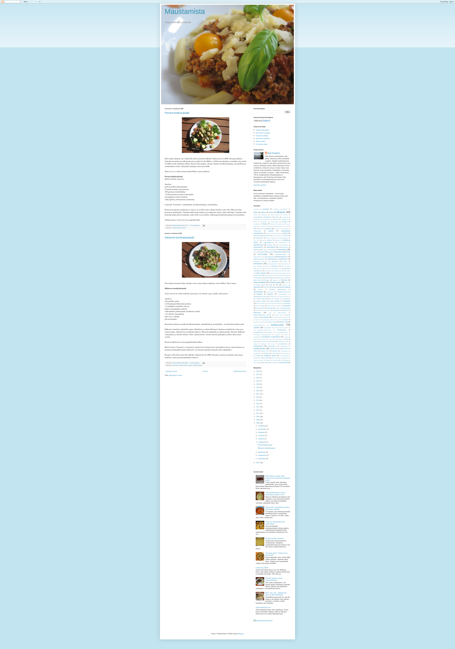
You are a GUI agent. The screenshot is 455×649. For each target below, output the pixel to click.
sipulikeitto (270, 332)
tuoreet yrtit (265, 351)
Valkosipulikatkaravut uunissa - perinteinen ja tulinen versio (275, 493)
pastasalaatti (260, 308)
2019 (258, 387)
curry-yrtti (285, 226)
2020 (258, 384)
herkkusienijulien (283, 238)
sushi (286, 339)
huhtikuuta (262, 452)
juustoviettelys (283, 247)
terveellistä (271, 341)
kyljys (288, 271)
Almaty (256, 215)
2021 (258, 381)
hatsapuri (287, 236)
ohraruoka (287, 303)
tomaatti (272, 344)
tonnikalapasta (272, 346)
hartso (280, 235)
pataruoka (270, 308)
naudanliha (286, 301)
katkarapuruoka (282, 256)
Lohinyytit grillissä (262, 567)
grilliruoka (257, 236)
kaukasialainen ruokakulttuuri (277, 259)
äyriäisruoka (284, 362)
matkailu (259, 294)
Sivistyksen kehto (261, 144)
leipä (266, 278)
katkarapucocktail (280, 254)
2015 (258, 400)
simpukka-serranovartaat (264, 330)
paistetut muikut (271, 306)
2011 (258, 413)
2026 (258, 371)
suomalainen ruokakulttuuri (271, 337)
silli (289, 327)
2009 (258, 420)
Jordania (269, 245)
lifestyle (273, 278)
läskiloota (260, 289)
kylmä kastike (274, 273)
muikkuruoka (277, 299)
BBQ (274, 219)
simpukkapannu (281, 330)
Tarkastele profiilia (260, 185)
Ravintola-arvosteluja (263, 133)
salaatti (183, 228)
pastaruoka (286, 305)
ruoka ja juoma (271, 322)
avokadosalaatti (286, 217)
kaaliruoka (273, 250)
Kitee (282, 266)
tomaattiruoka (258, 346)
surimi (270, 339)
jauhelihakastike (269, 242)
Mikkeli (269, 299)
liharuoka (284, 280)
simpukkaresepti (259, 332)
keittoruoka (258, 263)
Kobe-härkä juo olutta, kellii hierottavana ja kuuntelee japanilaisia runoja (277, 478)
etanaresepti (257, 231)
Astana (277, 217)
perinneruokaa (286, 308)
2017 (258, 394)
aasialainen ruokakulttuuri (280, 209)
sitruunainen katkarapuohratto (262, 334)
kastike (288, 252)
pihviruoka (257, 312)
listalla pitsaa (260, 285)
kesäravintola (284, 264)
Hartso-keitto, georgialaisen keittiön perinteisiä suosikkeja (277, 508)
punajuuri (280, 317)
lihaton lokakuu (260, 282)
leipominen (259, 278)
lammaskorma (284, 273)
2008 (258, 423)
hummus (261, 240)
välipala (268, 360)
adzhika (263, 212)
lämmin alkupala (284, 287)
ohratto (257, 306)
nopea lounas (270, 303)
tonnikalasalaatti (275, 349)
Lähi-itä (266, 287)
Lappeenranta (268, 275)
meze (255, 299)
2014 (258, 403)
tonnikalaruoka (197, 365)
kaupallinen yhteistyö (260, 261)
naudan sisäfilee (261, 301)
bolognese (285, 222)
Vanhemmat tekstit (239, 371)
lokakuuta (261, 432)
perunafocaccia (266, 310)
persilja (258, 310)
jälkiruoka (257, 250)
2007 (258, 462)
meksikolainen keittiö (260, 296)
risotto (255, 322)
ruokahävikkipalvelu (259, 325)
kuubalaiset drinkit (279, 271)
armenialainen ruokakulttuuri (263, 217)
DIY (255, 229)
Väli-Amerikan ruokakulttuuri (280, 358)
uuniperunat (257, 353)
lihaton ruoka (275, 282)
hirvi (255, 240)
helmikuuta (262, 458)
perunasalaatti (277, 310)
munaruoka (287, 299)
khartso (267, 266)
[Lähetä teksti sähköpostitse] (203, 225)
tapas (255, 341)
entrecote (276, 229)
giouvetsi (268, 233)
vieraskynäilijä (284, 355)
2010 (258, 416)
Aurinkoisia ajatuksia (263, 138)
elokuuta (261, 438)
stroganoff (277, 334)
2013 (258, 407)
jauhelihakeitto (283, 242)
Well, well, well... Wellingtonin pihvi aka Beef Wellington (276, 594)
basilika (258, 219)
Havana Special (270, 238)
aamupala (266, 209)
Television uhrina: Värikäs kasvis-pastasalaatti (276, 554)
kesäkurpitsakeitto (272, 264)
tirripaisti (264, 344)
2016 (258, 397)
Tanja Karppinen (273, 153)
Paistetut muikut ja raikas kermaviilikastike (273, 579)
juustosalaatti (271, 247)
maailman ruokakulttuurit (277, 289)
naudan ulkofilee (274, 301)
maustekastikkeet (282, 294)
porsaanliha (265, 317)
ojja (263, 306)
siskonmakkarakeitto (282, 332)
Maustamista (185, 11)
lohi (277, 285)
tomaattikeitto (283, 344)
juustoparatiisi (258, 247)
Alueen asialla (260, 141)
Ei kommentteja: (195, 225)
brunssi (265, 224)
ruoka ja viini (283, 322)
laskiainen (287, 275)
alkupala (280, 212)
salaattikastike (267, 327)
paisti (279, 306)
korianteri (262, 268)
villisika (256, 358)
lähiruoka (274, 287)
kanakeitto (262, 252)
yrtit (260, 363)
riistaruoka (284, 320)
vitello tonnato (264, 358)
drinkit (260, 229)
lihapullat (275, 280)
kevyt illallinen (258, 266)
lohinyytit (285, 285)
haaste (274, 235)
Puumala (288, 317)
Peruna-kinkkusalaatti (177, 112)
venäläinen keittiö (270, 355)
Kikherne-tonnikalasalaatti (179, 237)
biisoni (255, 222)
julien (277, 245)
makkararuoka (258, 292)
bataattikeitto (266, 219)
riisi (277, 320)
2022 (258, 377)
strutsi (285, 334)
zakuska (266, 363)
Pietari (286, 310)
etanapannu (285, 229)
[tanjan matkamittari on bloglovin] (262, 121)
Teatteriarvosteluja (262, 135)
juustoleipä (285, 245)
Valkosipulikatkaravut (263, 607)
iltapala (269, 240)
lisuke (270, 285)
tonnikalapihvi (284, 346)
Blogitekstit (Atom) (175, 375)
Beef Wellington (283, 219)
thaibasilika (281, 341)
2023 (258, 374)
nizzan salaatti (260, 303)
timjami (256, 344)
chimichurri (276, 226)
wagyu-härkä (276, 360)
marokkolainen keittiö (283, 292)
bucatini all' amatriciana (277, 224)
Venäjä (258, 356)
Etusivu (205, 371)
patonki (277, 308)
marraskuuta (262, 429)
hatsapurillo (259, 238)
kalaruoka (176, 365)
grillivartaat (266, 236)
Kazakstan (275, 261)
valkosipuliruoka (276, 353)
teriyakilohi (262, 341)
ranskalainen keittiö (267, 320)
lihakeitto (280, 278)
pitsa (270, 313)
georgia (270, 231)
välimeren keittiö (258, 360)
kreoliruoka (268, 271)
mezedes (262, 299)
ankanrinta (264, 215)
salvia (275, 327)
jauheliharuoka (258, 245)
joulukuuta (262, 426)
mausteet (270, 294)
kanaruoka (279, 252)
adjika (256, 212)
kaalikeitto (265, 249)
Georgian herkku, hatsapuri (274, 538)
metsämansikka (284, 296)
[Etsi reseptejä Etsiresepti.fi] (263, 620)
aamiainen (256, 209)
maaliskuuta (262, 455)
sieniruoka (283, 327)
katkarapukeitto (258, 257)
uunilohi (274, 351)
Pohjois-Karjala (282, 313)
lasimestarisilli (278, 275)
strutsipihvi (257, 337)
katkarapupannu (269, 257)
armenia (285, 215)
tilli (287, 341)
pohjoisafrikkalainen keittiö (262, 315)
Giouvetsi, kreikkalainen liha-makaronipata (275, 523)
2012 (258, 410)
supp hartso (262, 339)
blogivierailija (274, 222)
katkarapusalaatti (259, 259)
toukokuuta (262, 442)
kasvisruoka (262, 254)
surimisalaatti (278, 339)
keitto (285, 261)
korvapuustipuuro (274, 268)
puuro (257, 320)
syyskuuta (261, 435)
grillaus (285, 233)
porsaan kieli (278, 315)
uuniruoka (266, 353)
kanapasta (270, 252)
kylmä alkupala (261, 273)
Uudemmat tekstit (171, 371)
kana (255, 252)
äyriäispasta (274, 362)
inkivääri (277, 240)
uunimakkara (284, 351)
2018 (258, 390)
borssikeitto (257, 224)
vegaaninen (287, 353)
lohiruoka (257, 287)
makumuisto (270, 292)
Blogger (240, 633)
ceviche (262, 226)
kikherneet (275, 266)
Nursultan (279, 303)
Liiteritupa (287, 282)
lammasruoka (258, 275)
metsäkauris (273, 296)
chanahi (269, 226)
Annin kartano (275, 215)
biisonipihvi (264, 222)
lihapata (266, 280)
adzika (271, 212)
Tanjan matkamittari (262, 130)
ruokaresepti (176, 228)
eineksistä (268, 228)
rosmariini (262, 322)
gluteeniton (277, 233)
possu (273, 317)
